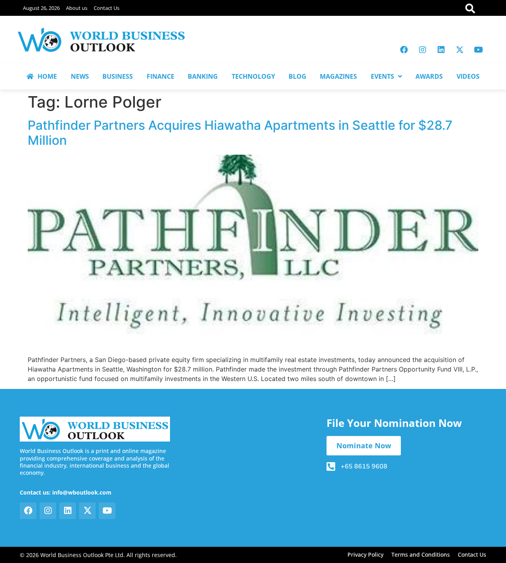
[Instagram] (422, 50)
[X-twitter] (460, 50)
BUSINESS (117, 76)
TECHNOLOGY (253, 76)
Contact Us (106, 7)
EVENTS (382, 76)
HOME (47, 76)
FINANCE (160, 76)
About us (76, 7)
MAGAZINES (338, 76)
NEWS (80, 76)
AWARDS (429, 76)
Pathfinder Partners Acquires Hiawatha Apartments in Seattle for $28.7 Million (240, 133)
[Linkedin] (441, 50)
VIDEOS (468, 76)
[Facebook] (404, 50)
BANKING (203, 76)
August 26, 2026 (41, 7)
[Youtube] (478, 50)
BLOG (297, 76)
